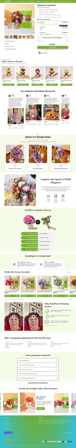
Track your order (7, 423)
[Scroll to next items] (73, 64)
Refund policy (19, 445)
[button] (23, 1)
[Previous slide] (4, 113)
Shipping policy (36, 445)
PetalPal (8, 445)
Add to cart (52, 47)
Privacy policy (24, 445)
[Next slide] (71, 113)
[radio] (52, 23)
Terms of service (30, 445)
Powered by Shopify (13, 445)
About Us (6, 420)
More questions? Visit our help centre (38, 382)
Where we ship (7, 427)
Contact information (43, 445)
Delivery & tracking (8, 425)
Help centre (6, 422)
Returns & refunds (7, 429)
